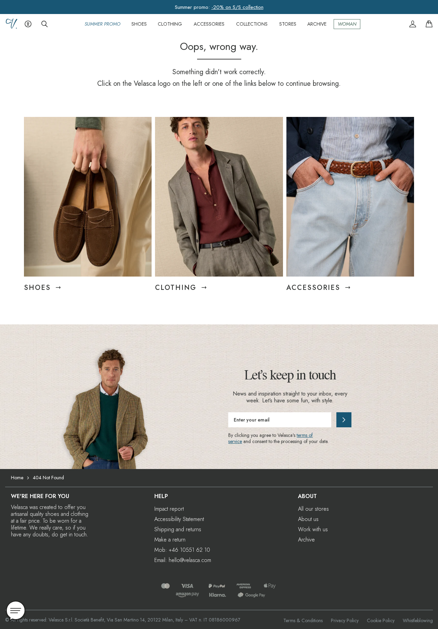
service (235, 441)
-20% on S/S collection (237, 7)
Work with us (313, 529)
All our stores (313, 509)
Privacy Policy (345, 620)
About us (308, 519)
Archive (306, 540)
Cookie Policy (381, 620)
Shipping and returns (177, 529)
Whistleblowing (418, 620)
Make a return (169, 540)
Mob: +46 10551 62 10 (182, 550)
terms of (305, 435)
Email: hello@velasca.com (182, 560)
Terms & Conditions (303, 620)
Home (17, 477)
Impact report (169, 509)
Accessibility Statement (179, 519)
